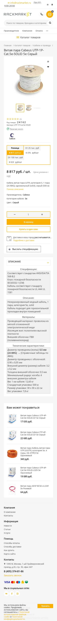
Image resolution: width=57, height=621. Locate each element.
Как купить (9, 550)
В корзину (28, 222)
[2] (10, 119)
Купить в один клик (28, 229)
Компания (27, 30)
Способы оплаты (12, 543)
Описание (14, 261)
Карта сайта (9, 554)
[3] (13, 119)
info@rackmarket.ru (20, 2)
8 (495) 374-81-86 (42, 14)
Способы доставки (12, 546)
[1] (8, 119)
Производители (11, 30)
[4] (15, 119)
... (47, 30)
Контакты (8, 515)
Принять (45, 606)
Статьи (7, 529)
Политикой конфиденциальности (14, 617)
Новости (8, 525)
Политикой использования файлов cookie (16, 614)
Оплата (39, 30)
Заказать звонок (12, 575)
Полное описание (15, 189)
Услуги (7, 533)
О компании (9, 512)
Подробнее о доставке (23, 240)
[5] (18, 119)
